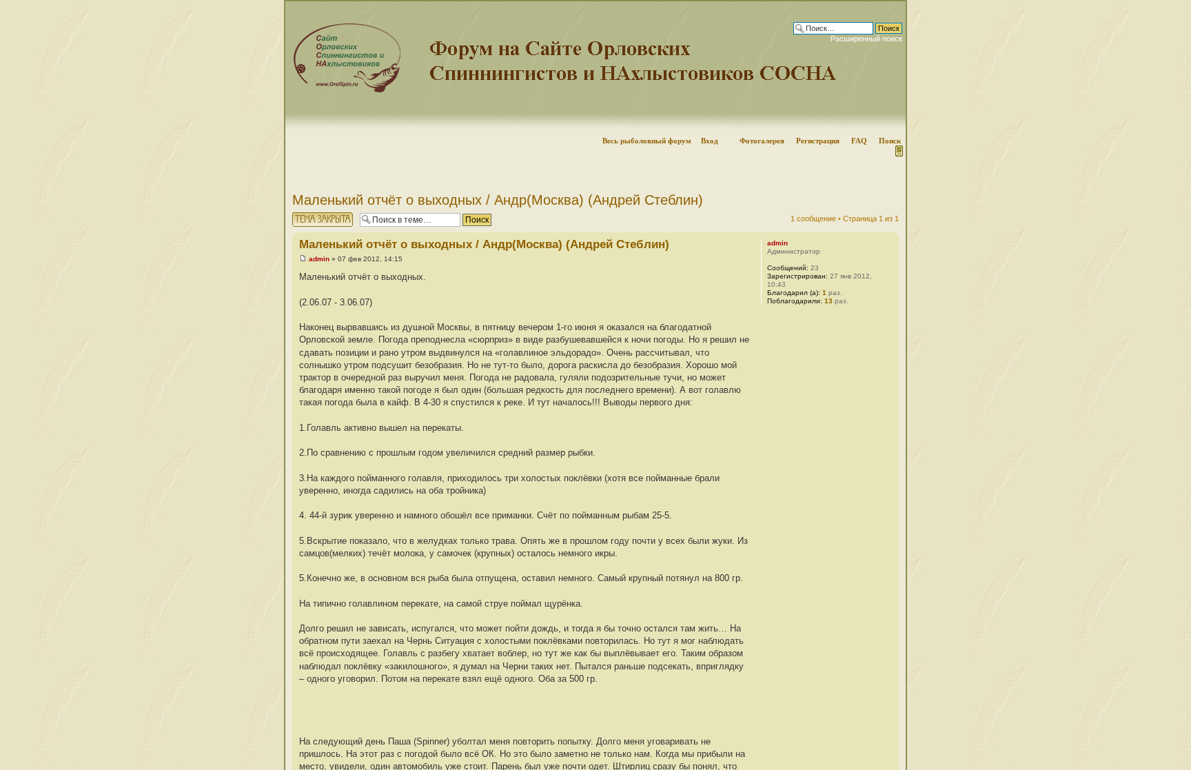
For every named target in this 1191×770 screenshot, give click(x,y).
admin (319, 259)
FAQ (859, 140)
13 (828, 301)
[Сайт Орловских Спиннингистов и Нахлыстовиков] (343, 90)
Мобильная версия (898, 151)
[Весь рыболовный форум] (595, 65)
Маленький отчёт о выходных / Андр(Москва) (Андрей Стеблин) (497, 199)
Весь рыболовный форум (646, 140)
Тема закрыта (316, 215)
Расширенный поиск (866, 38)
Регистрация (817, 140)
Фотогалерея (762, 140)
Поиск (890, 140)
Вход (709, 140)
